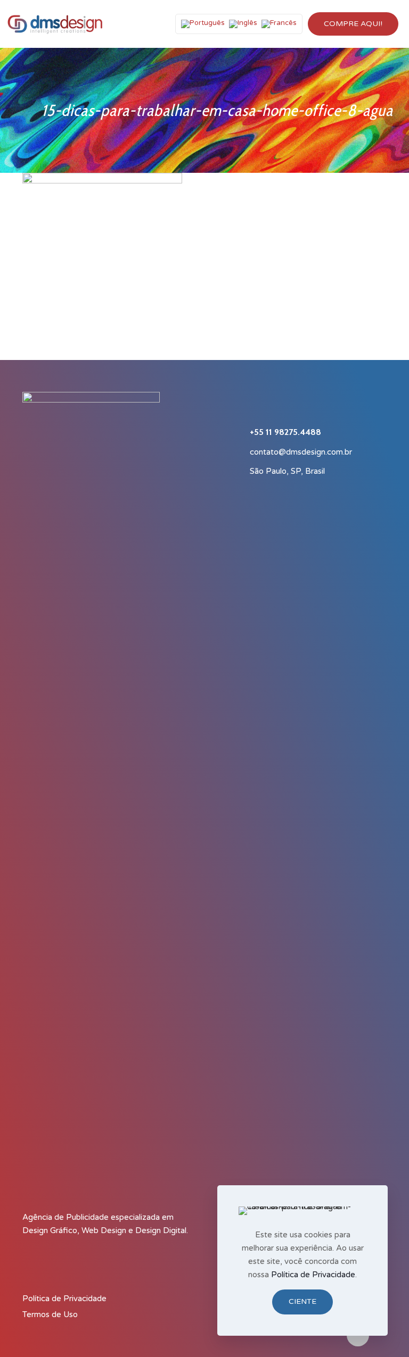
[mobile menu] (145, 24)
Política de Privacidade (64, 1298)
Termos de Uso (50, 1314)
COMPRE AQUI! (353, 23)
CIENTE (302, 1301)
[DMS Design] (55, 24)
